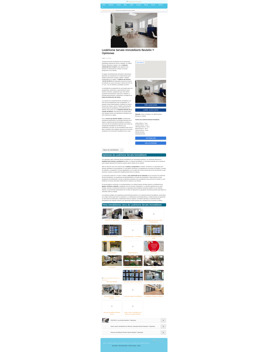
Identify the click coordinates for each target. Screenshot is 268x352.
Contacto (160, 4)
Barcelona (111, 4)
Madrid (103, 4)
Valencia (119, 4)
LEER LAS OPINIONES (151, 143)
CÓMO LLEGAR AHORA (150, 105)
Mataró (113, 10)
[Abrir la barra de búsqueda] (102, 7)
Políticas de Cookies (132, 345)
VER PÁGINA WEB (151, 138)
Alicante (153, 4)
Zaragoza (138, 4)
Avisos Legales (115, 345)
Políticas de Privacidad (123, 345)
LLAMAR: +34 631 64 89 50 (150, 110)
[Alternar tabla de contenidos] (120, 150)
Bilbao (125, 4)
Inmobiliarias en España (106, 10)
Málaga (146, 4)
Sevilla (131, 4)
